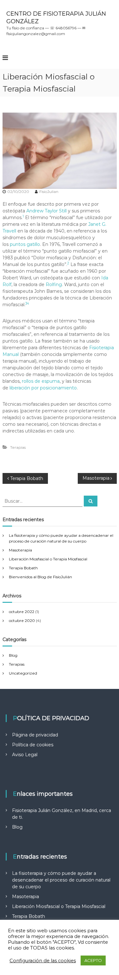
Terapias (18, 447)
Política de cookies (32, 745)
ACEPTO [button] (93, 960)
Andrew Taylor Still (46, 211)
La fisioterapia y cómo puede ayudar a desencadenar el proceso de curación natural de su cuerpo (61, 880)
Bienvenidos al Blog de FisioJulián (40, 576)
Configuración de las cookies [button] (43, 961)
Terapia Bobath (23, 567)
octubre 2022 (21, 611)
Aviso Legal (24, 754)
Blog (13, 655)
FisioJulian (48, 191)
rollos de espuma (41, 381)
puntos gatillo (25, 244)
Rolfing (54, 284)
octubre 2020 (22, 620)
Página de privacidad (35, 735)
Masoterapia (20, 550)
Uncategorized (23, 673)
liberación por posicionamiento (43, 388)
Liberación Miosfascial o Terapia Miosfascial (48, 559)
